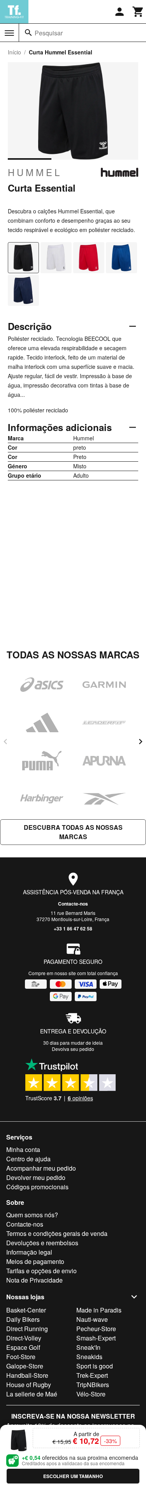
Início (14, 52)
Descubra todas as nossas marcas (73, 832)
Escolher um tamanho (73, 1476)
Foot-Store (20, 1356)
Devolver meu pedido (35, 1177)
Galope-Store (24, 1365)
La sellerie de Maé (31, 1393)
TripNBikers (92, 1384)
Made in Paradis (98, 1309)
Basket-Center (26, 1309)
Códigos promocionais (37, 1186)
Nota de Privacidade (34, 1280)
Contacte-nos (73, 904)
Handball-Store (27, 1375)
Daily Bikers (23, 1319)
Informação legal (29, 1252)
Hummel (35, 172)
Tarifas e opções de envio (41, 1270)
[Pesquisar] (28, 33)
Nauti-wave (92, 1319)
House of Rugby (28, 1384)
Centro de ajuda (28, 1158)
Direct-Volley (23, 1337)
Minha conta (23, 1149)
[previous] (5, 741)
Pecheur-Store (96, 1328)
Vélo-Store (91, 1393)
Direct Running (27, 1328)
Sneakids (89, 1356)
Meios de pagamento (35, 1261)
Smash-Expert (96, 1337)
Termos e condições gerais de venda (56, 1233)
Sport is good (94, 1365)
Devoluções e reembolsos (42, 1242)
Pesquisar (49, 32)
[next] (140, 741)
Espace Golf (23, 1347)
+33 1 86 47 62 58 (73, 928)
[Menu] (9, 33)
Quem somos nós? (32, 1214)
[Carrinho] (138, 11)
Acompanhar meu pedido (41, 1168)
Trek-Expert (92, 1375)
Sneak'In (88, 1347)
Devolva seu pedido (73, 1048)
